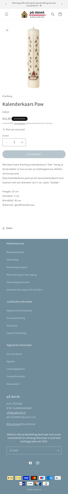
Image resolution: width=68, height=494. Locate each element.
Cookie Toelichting (16, 333)
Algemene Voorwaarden (19, 310)
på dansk (37, 489)
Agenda (11, 361)
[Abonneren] (57, 450)
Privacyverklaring (16, 317)
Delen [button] (9, 228)
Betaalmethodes (15, 252)
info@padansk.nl (16, 412)
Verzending (12, 259)
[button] (6, 14)
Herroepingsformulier (18, 282)
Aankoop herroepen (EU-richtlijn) (24, 289)
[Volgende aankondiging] (62, 4)
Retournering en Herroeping (22, 274)
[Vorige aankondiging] (6, 4)
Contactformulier (16, 376)
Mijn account (14, 424)
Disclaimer (12, 325)
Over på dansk (14, 353)
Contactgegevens (16, 368)
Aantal (5, 135)
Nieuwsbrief (13, 383)
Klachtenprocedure (17, 267)
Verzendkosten (20, 123)
